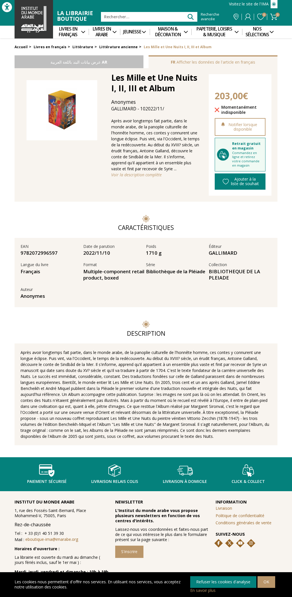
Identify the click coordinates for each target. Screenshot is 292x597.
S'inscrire (129, 551)
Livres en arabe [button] (102, 32)
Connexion (248, 17)
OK (266, 581)
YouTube (240, 543)
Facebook (219, 543)
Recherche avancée (210, 16)
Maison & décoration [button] (168, 32)
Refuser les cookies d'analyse (223, 581)
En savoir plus (203, 590)
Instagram (251, 543)
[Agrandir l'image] (61, 110)
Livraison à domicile (185, 481)
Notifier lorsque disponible (242, 127)
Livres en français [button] (68, 32)
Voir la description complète (136, 174)
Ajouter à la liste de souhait (245, 181)
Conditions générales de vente (243, 522)
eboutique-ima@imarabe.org (51, 539)
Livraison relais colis (114, 481)
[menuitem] (71, 32)
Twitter (229, 543)
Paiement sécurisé (47, 481)
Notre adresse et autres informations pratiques (236, 17)
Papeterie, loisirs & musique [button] (214, 32)
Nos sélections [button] (257, 32)
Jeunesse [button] (132, 32)
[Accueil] (34, 19)
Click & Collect (248, 481)
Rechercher (190, 16)
